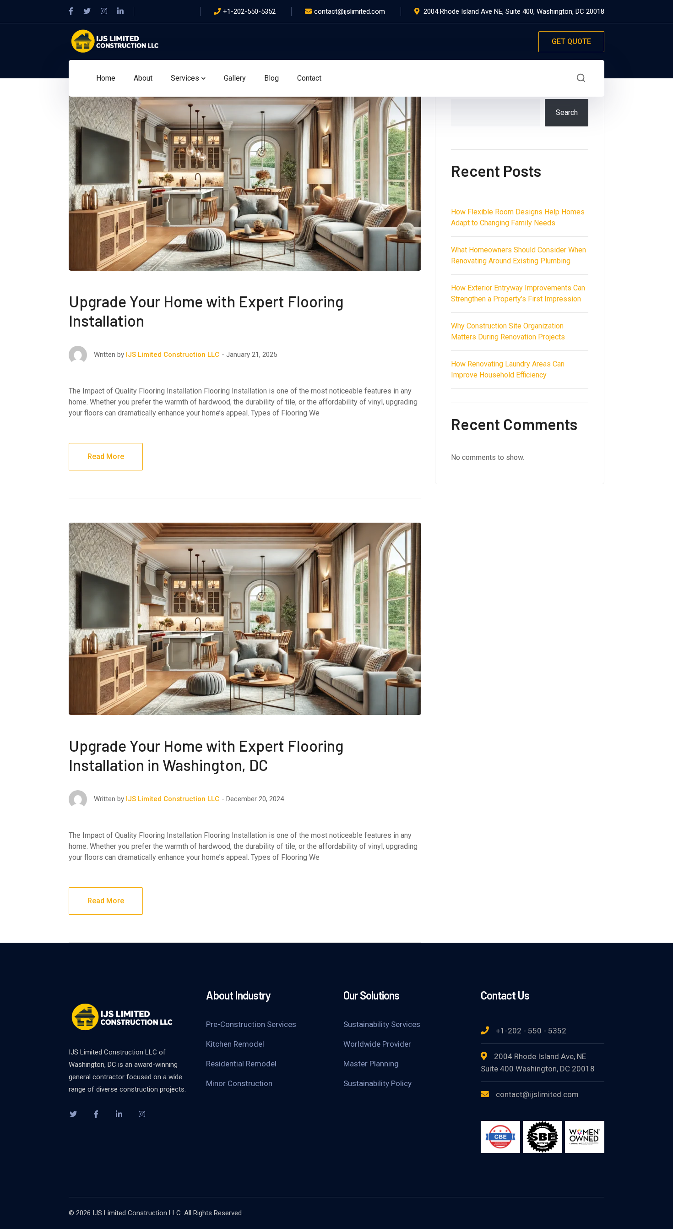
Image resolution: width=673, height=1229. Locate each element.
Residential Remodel (241, 1063)
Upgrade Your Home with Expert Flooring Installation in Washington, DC (206, 755)
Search (567, 112)
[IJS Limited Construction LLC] (114, 41)
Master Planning (371, 1063)
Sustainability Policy (377, 1083)
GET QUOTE (571, 41)
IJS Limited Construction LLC (172, 354)
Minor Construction (239, 1083)
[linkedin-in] (119, 1114)
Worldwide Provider (377, 1044)
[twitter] (73, 1114)
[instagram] (142, 1114)
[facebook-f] (96, 1114)
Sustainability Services (381, 1024)
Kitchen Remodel (235, 1044)
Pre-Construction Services (251, 1024)
